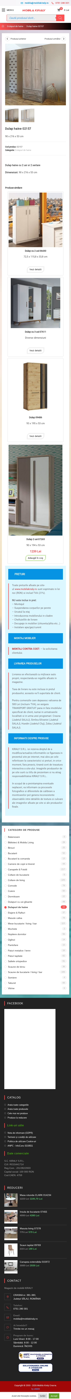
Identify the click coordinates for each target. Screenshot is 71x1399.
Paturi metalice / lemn (19, 950)
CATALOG (14, 1097)
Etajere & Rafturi (16, 912)
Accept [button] (54, 1396)
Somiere (12, 977)
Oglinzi (11, 939)
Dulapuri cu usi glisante (20, 902)
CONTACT (14, 1280)
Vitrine (11, 988)
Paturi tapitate (15, 956)
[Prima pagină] (3, 26)
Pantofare (13, 945)
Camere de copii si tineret (21, 864)
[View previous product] (7, 39)
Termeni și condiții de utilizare (22, 1137)
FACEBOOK (15, 1003)
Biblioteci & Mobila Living (21, 842)
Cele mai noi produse (18, 1113)
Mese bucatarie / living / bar (22, 923)
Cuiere (11, 891)
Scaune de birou (16, 966)
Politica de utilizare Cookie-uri (22, 1141)
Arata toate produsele (18, 1109)
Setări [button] (42, 1396)
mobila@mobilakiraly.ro (37, 3)
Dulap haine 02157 (35, 26)
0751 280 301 (62, 3)
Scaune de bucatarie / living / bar (25, 972)
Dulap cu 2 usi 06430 (35, 251)
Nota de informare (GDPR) (20, 1133)
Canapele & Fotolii (17, 869)
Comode (12, 885)
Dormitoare (14, 896)
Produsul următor (52, 39)
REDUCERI (15, 1187)
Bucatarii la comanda (19, 858)
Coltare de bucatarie (18, 874)
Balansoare (14, 837)
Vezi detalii (36, 269)
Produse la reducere (17, 1117)
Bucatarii (12, 853)
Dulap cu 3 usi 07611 (35, 332)
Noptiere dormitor (17, 934)
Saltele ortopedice (17, 961)
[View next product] (63, 39)
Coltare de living (16, 880)
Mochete (12, 929)
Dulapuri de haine (23, 150)
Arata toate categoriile (18, 1105)
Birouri (11, 847)
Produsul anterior (18, 39)
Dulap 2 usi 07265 (35, 539)
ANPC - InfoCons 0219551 (20, 1145)
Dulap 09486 (35, 417)
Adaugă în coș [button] (35, 558)
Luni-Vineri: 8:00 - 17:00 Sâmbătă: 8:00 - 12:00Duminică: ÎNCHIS (26, 1342)
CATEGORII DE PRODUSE (24, 830)
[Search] (60, 18)
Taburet (12, 983)
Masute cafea (15, 918)
